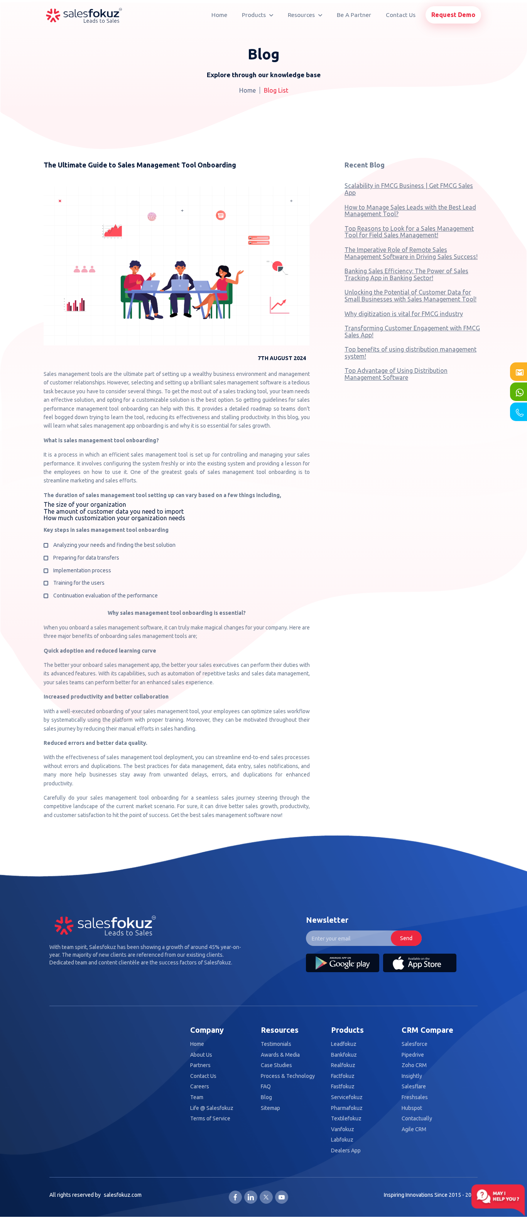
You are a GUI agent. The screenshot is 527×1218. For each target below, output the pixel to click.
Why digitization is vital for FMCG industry (404, 313)
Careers (199, 1086)
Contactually (417, 1119)
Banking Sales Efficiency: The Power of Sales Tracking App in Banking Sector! (406, 274)
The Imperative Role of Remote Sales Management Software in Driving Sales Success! (411, 253)
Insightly (412, 1076)
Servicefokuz (347, 1097)
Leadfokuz (343, 1044)
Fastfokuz (343, 1086)
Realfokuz (343, 1065)
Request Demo (453, 14)
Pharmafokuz (347, 1108)
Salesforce (414, 1044)
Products (254, 15)
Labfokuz (342, 1140)
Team (196, 1097)
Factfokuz (343, 1076)
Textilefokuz (346, 1119)
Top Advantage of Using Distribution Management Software (396, 374)
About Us (201, 1055)
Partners (200, 1065)
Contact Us (401, 15)
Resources (302, 15)
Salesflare (414, 1086)
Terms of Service (210, 1119)
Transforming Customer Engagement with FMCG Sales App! (412, 331)
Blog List (276, 90)
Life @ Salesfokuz (211, 1108)
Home (219, 15)
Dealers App (346, 1151)
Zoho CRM (414, 1065)
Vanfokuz (342, 1129)
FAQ (266, 1086)
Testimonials (276, 1044)
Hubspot (412, 1108)
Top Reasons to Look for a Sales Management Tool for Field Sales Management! (409, 232)
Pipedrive (413, 1055)
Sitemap (270, 1108)
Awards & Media (280, 1055)
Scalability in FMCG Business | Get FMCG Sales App (409, 189)
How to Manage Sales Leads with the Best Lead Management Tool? (410, 211)
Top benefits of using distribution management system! (410, 353)
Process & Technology (288, 1076)
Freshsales (415, 1097)
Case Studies (276, 1065)
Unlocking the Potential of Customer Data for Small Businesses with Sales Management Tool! (410, 296)
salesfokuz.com (123, 1195)
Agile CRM (414, 1129)
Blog (266, 1097)
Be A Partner (354, 15)
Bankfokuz (344, 1055)
